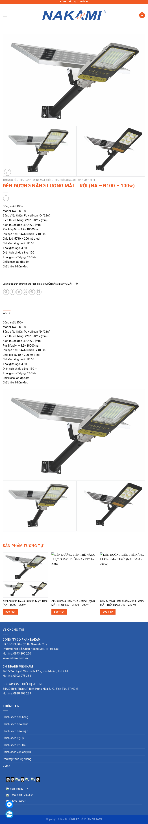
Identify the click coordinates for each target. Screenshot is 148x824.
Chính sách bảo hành (15, 724)
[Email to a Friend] (26, 292)
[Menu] (5, 15)
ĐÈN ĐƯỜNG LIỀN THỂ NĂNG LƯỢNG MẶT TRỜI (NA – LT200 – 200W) (73, 603)
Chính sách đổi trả (14, 745)
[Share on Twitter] (19, 292)
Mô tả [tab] (6, 313)
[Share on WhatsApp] (6, 292)
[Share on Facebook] (13, 292)
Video (6, 766)
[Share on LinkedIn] (39, 292)
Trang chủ (9, 180)
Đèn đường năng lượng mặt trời (75, 180)
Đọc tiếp (10, 612)
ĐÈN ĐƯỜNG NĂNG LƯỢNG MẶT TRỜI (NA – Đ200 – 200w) (25, 603)
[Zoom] (7, 172)
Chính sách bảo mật (15, 731)
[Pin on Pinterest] (32, 292)
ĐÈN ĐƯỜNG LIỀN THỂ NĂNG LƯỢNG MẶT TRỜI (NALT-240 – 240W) (122, 603)
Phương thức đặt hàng (17, 759)
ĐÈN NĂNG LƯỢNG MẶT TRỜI (35, 180)
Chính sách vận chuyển (17, 752)
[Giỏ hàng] (142, 15)
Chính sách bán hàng (15, 717)
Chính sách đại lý (13, 738)
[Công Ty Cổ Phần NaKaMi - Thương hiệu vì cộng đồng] (74, 15)
